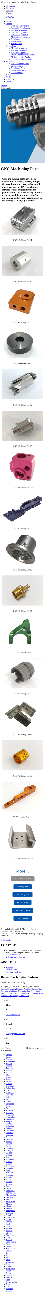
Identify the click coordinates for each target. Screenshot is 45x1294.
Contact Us (10, 81)
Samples (9, 61)
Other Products (17, 73)
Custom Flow (11, 970)
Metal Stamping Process (20, 37)
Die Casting (15, 39)
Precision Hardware (19, 50)
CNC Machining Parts (20, 64)
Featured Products (8, 989)
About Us (10, 79)
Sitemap (19, 989)
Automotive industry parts (21, 59)
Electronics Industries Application (24, 55)
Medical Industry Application (22, 57)
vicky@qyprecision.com (15, 1034)
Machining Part (24, 991)
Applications (11, 46)
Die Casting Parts (18, 68)
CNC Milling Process (19, 35)
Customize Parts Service (20, 28)
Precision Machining (19, 30)
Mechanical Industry (19, 48)
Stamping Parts (17, 66)
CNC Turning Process (19, 32)
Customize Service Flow (20, 26)
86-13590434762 (13, 1015)
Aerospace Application (20, 52)
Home (8, 21)
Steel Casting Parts (18, 70)
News (8, 75)
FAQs (8, 77)
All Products (24, 996)
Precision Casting (30, 989)
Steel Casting (16, 41)
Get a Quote (6, 940)
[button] (22, 878)
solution (9, 24)
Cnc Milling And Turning (28, 993)
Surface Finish (16, 44)
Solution (9, 967)
